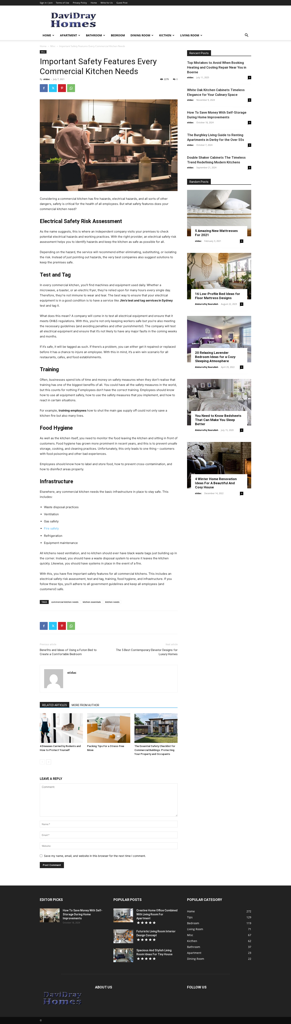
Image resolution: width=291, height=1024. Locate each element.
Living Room (189, 35)
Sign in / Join (46, 2)
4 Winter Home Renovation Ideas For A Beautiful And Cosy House (216, 483)
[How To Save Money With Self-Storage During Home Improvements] (50, 915)
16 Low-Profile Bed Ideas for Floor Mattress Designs (217, 296)
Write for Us (107, 2)
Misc (52, 46)
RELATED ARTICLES (54, 705)
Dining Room (140, 35)
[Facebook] (44, 88)
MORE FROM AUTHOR (85, 705)
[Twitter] (53, 88)
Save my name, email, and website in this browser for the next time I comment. (95, 855)
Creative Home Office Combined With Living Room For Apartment (157, 914)
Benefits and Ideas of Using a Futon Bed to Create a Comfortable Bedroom (68, 652)
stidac (46, 79)
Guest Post (121, 2)
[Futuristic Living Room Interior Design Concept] (123, 936)
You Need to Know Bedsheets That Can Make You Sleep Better (218, 420)
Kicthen (165, 35)
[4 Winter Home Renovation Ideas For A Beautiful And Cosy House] (219, 465)
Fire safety (51, 528)
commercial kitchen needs (64, 601)
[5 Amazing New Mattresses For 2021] (219, 213)
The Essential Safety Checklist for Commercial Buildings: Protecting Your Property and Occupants (154, 750)
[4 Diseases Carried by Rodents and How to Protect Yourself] (61, 728)
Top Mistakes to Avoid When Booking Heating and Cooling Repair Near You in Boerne (216, 67)
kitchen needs (112, 601)
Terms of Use (62, 2)
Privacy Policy (80, 2)
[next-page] (48, 761)
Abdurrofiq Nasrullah (206, 303)
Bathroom (94, 35)
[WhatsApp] (71, 88)
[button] (246, 36)
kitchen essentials (92, 601)
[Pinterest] (62, 88)
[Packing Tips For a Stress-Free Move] (108, 728)
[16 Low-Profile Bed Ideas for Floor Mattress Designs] (219, 276)
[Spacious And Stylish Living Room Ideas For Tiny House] (123, 955)
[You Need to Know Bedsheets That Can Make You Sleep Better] (219, 402)
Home (94, 2)
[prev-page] (42, 761)
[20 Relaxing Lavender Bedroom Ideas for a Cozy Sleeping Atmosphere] (219, 339)
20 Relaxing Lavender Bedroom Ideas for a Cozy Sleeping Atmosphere (215, 357)
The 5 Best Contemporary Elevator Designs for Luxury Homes (147, 652)
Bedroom (118, 35)
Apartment (68, 35)
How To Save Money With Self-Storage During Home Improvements (82, 914)
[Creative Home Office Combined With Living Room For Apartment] (123, 915)
